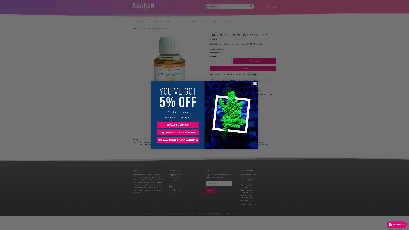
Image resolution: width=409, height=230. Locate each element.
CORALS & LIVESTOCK (178, 125)
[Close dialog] (255, 83)
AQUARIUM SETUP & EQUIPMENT (178, 132)
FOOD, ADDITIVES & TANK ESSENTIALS (178, 139)
